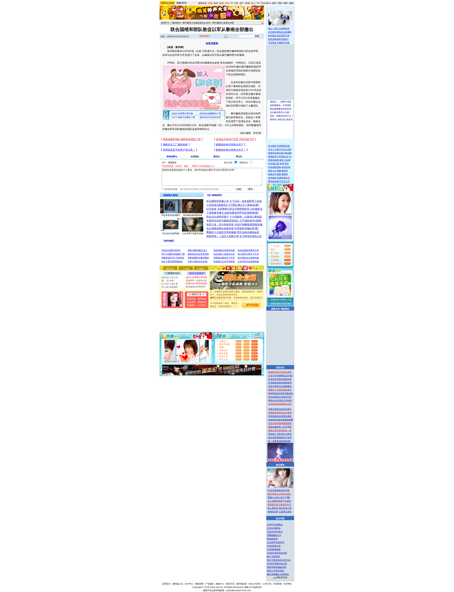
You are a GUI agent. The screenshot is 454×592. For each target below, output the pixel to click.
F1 (290, 156)
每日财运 (202, 299)
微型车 (285, 170)
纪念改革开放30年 (275, 542)
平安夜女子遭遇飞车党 (278, 42)
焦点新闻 (272, 146)
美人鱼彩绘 (273, 508)
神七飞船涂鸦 (273, 556)
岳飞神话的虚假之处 (250, 236)
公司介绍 (267, 584)
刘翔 (282, 163)
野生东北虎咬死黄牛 (217, 216)
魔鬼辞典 (202, 302)
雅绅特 (284, 174)
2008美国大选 (274, 546)
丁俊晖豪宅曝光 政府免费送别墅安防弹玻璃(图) (232, 212)
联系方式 (230, 584)
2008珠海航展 (274, 549)
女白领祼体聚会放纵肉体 (220, 228)
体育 (216, 3)
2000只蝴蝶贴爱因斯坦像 (248, 224)
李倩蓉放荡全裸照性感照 (280, 416)
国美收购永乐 (283, 178)
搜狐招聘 (199, 584)
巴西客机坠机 (283, 146)
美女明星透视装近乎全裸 (280, 437)
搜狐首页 (202, 3)
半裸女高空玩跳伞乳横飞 (280, 409)
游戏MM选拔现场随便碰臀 (280, 420)
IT (232, 3)
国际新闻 (176, 23)
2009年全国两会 (275, 524)
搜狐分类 (275, 309)
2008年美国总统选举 (277, 553)
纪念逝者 (211, 208)
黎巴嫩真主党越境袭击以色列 (196, 23)
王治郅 (287, 160)
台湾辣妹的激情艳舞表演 (280, 383)
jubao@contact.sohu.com (238, 590)
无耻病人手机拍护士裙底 (280, 434)
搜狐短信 (170, 269)
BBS (286, 3)
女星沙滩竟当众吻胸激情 (280, 386)
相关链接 (169, 241)
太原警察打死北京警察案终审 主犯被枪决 (239, 208)
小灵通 (186, 269)
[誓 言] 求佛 (167, 280)
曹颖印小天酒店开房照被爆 (221, 232)
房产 (242, 3)
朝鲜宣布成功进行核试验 (280, 153)
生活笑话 (202, 305)
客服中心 (220, 584)
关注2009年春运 (275, 531)
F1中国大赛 (273, 163)
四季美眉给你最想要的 (281, 303)
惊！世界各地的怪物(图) (279, 441)
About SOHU (255, 584)
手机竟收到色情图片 (170, 215)
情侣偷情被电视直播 (192, 215)
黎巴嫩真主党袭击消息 (223, 23)
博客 (280, 3)
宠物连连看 (273, 511)
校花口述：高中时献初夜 (220, 224)
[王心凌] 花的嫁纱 (169, 287)
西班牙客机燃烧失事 (276, 567)
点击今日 (280, 8)
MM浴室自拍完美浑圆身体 (280, 393)
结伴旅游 (272, 178)
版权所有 (257, 587)
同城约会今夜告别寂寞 (196, 283)
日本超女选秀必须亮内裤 (280, 379)
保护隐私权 (241, 584)
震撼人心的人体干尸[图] (279, 497)
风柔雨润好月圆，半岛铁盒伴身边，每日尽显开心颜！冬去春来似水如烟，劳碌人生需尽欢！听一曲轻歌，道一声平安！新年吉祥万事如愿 (236, 296)
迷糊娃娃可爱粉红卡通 (281, 299)
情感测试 (191, 305)
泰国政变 (272, 156)
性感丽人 (201, 269)
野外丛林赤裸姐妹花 (248, 232)
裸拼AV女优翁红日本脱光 (280, 400)
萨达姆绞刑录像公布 (217, 201)
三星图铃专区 (172, 273)
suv (274, 170)
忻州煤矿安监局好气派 (278, 35)
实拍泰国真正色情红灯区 (280, 397)
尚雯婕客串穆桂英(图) (246, 228)
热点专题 (280, 518)
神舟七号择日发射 (275, 570)
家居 (247, 3)
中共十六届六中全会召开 (280, 149)
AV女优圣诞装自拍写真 (278, 490)
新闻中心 (165, 23)
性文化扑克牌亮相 (170, 233)
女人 (253, 3)
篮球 (286, 163)
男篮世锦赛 (273, 160)
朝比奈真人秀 (285, 508)
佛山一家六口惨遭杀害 (278, 28)
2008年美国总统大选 (277, 563)
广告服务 (209, 584)
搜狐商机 (285, 309)
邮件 (274, 3)
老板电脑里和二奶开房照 (280, 427)
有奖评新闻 (212, 43)
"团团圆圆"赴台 (274, 535)
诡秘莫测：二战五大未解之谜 (222, 236)
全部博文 (287, 584)
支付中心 (189, 584)
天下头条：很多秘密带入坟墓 (245, 201)
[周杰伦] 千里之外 (169, 277)
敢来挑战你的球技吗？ (196, 286)
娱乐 (222, 3)
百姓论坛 (280, 367)
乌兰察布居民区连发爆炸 (280, 32)
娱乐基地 (280, 465)
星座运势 (191, 299)
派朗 (270, 170)
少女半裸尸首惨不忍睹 (192, 233)
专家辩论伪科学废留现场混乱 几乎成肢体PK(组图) (234, 220)
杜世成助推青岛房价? (278, 39)
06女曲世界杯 (274, 167)
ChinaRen (266, 3)
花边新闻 (191, 302)
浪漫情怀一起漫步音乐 (196, 280)
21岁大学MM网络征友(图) (280, 375)
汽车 (236, 3)
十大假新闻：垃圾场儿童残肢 (245, 216)
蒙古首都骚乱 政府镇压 (278, 574)
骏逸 (279, 170)
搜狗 (291, 3)
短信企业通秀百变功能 (196, 277)
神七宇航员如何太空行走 (278, 560)
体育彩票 (286, 167)
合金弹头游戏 (285, 511)
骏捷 (279, 174)
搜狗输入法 (177, 584)
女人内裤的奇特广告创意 (279, 501)
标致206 (272, 174)
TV (258, 3)
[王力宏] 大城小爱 (169, 284)
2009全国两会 (274, 528)
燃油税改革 (272, 539)
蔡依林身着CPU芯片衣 (279, 181)
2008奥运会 (283, 156)
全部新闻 (277, 584)
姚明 (281, 160)
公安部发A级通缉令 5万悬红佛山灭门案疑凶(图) (232, 205)
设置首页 (166, 584)
